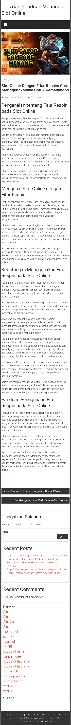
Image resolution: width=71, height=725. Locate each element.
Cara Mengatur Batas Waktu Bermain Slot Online (40, 500)
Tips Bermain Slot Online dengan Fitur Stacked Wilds (33, 491)
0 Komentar (35, 97)
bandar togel (12, 656)
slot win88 (10, 671)
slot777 (8, 637)
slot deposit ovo (14, 676)
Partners (10, 697)
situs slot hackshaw (17, 661)
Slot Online (46, 118)
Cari (5, 532)
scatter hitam (12, 681)
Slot (4, 70)
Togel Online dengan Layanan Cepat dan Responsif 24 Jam (37, 569)
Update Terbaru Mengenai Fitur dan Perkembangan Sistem (37, 555)
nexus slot (10, 632)
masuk (17, 524)
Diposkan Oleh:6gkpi (13, 97)
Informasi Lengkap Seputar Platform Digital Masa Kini (34, 559)
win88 (7, 646)
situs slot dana (13, 651)
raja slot (9, 642)
